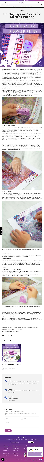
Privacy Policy (26, 413)
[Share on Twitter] (9, 335)
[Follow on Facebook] (31, 460)
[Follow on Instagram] (34, 460)
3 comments (30, 19)
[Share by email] (14, 335)
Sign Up (31, 442)
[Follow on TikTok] (36, 460)
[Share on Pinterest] (12, 335)
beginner (22, 10)
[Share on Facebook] (6, 335)
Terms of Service (34, 413)
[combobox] (22, 5)
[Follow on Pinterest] (39, 460)
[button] (41, 459)
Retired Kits (26, 459)
